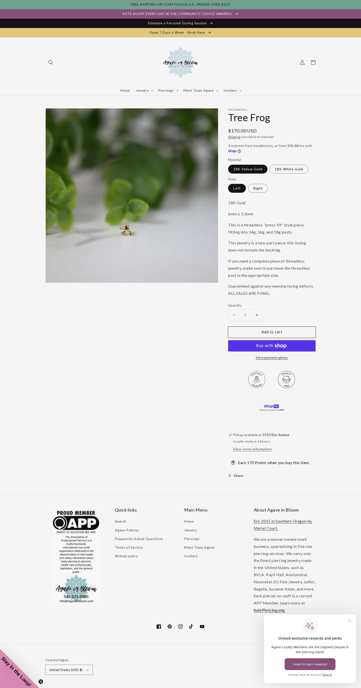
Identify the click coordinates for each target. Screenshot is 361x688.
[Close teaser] (40, 681)
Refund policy (126, 556)
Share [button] (238, 475)
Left (237, 188)
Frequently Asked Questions (139, 539)
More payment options (272, 357)
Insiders (191, 556)
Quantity (235, 305)
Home (189, 521)
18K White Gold (289, 169)
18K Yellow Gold (247, 169)
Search (120, 521)
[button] (50, 62)
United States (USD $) (66, 670)
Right (258, 188)
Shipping (234, 137)
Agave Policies (127, 530)
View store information (252, 449)
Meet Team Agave (199, 547)
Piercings (192, 539)
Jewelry (190, 530)
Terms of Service (129, 547)
